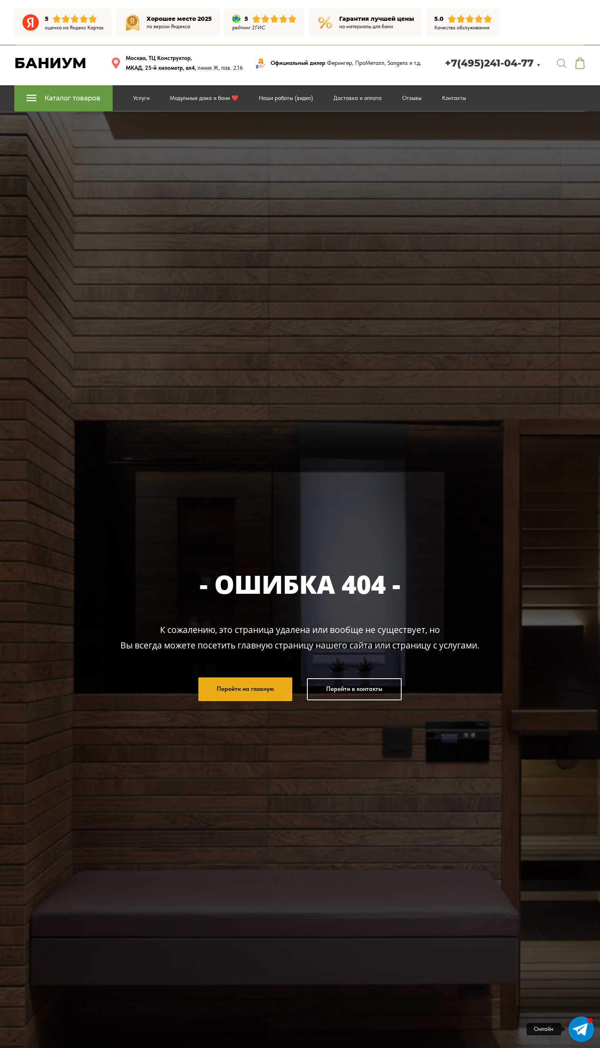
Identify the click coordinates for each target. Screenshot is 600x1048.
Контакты (454, 98)
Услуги (141, 98)
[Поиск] (561, 63)
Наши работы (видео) (286, 98)
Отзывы (412, 98)
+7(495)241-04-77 (493, 63)
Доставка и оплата (357, 98)
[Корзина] (580, 63)
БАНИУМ (50, 63)
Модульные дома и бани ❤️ (204, 98)
